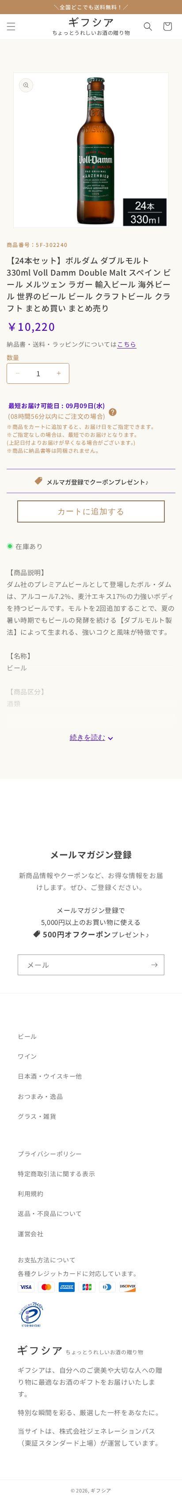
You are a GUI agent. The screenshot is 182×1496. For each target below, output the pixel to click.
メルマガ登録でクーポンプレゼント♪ (97, 481)
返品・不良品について (50, 1213)
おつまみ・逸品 (40, 1096)
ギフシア (101, 1490)
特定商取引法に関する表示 (56, 1173)
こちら (126, 344)
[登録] (154, 964)
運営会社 (30, 1233)
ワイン (27, 1056)
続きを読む (87, 737)
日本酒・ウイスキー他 (50, 1076)
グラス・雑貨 (37, 1116)
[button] (11, 26)
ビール (27, 1036)
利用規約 (30, 1193)
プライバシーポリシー (50, 1153)
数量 (13, 357)
